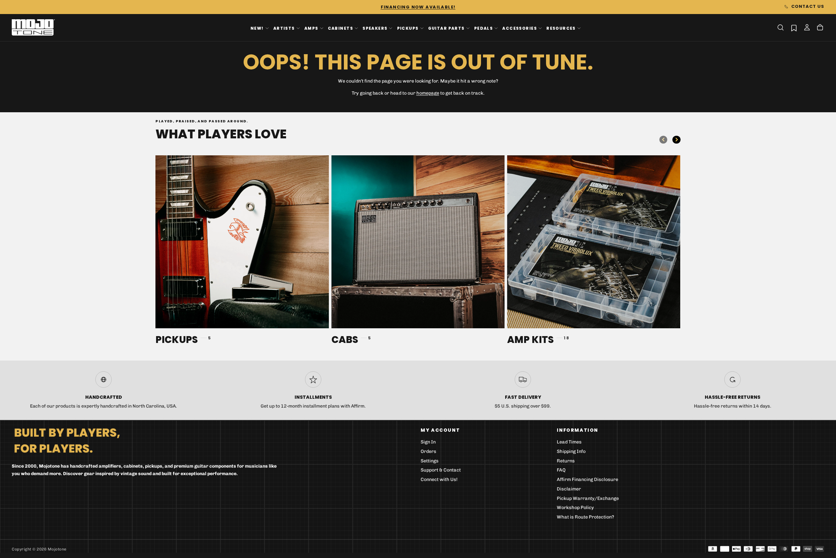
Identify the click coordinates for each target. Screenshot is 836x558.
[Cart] (820, 28)
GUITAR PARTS (446, 28)
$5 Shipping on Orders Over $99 (418, 7)
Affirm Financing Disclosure (587, 479)
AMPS (311, 28)
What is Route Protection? (585, 517)
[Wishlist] (794, 28)
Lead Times (569, 442)
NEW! (257, 28)
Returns (566, 461)
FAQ (561, 470)
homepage (427, 93)
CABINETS (340, 28)
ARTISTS (284, 28)
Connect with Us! (439, 479)
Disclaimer (569, 489)
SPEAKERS (374, 28)
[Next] (676, 140)
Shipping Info (571, 451)
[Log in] (807, 28)
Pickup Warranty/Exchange (588, 498)
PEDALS (483, 28)
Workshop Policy (575, 507)
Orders (428, 451)
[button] (780, 27)
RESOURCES (561, 28)
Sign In (428, 442)
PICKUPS (408, 28)
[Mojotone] (67, 440)
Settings (430, 461)
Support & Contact (441, 470)
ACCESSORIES (519, 28)
